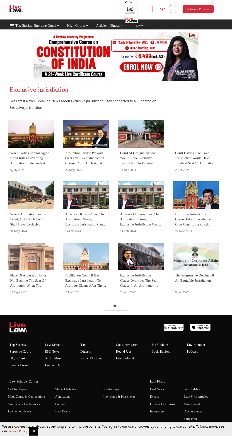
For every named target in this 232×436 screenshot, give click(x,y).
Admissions (62, 396)
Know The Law (91, 358)
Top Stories (23, 25)
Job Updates (160, 344)
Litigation (190, 419)
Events (154, 396)
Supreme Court (45, 25)
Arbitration (53, 358)
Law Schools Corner (24, 381)
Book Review (161, 351)
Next (116, 306)
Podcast (192, 351)
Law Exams (62, 411)
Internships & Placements (119, 396)
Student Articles (65, 389)
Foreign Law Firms (162, 404)
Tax (83, 344)
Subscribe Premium (198, 9)
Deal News (157, 389)
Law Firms (157, 381)
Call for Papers (17, 389)
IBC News (52, 351)
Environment (196, 344)
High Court (17, 358)
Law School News (19, 411)
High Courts (76, 25)
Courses (60, 404)
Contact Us (52, 365)
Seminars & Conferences (24, 404)
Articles (101, 25)
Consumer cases (127, 344)
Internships (157, 411)
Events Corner (20, 365)
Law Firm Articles (196, 396)
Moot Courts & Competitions (26, 396)
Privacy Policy (18, 431)
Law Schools (54, 344)
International (125, 358)
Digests (114, 25)
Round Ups (123, 351)
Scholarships (111, 389)
